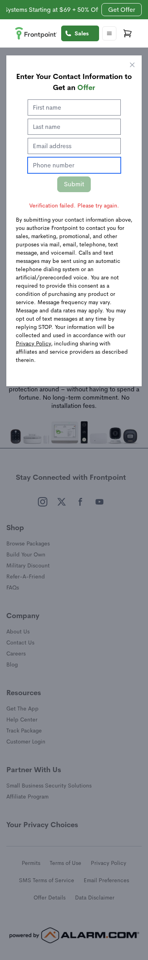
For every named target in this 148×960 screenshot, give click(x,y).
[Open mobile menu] (109, 33)
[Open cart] (127, 33)
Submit (74, 184)
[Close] (132, 65)
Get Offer (121, 10)
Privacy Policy (33, 343)
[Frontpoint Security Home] (36, 33)
